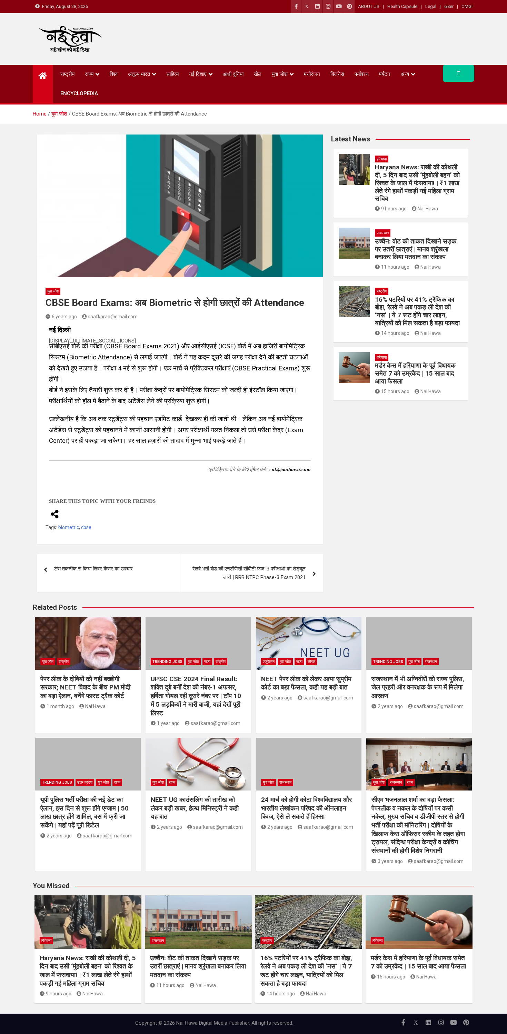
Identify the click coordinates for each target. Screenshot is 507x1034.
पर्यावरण (362, 74)
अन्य (405, 74)
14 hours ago (395, 333)
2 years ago (279, 697)
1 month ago (60, 706)
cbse (86, 527)
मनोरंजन (312, 74)
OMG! (467, 6)
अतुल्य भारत (139, 74)
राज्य (89, 74)
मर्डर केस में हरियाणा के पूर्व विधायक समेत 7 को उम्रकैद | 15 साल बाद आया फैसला (415, 373)
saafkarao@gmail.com (113, 316)
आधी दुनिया (233, 74)
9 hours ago (394, 208)
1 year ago (168, 723)
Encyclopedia (79, 93)
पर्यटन (384, 74)
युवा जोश (280, 74)
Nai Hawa (428, 208)
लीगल (311, 661)
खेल (257, 74)
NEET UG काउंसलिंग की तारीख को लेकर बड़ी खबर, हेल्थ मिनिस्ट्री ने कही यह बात (195, 808)
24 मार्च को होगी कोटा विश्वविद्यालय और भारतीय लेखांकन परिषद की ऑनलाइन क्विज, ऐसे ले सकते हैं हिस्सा (306, 808)
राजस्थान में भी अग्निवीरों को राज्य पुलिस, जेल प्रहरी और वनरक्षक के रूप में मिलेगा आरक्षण (417, 687)
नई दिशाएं (198, 74)
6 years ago (64, 316)
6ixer (449, 6)
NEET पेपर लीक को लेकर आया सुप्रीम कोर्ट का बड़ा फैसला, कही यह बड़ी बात (306, 683)
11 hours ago (395, 267)
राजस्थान (383, 233)
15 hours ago (395, 391)
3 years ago (390, 861)
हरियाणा (382, 159)
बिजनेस (337, 74)
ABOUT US (368, 6)
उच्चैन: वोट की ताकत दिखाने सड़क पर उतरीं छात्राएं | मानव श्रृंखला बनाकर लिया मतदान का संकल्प (415, 249)
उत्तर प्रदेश (84, 782)
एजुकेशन (269, 661)
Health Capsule (402, 6)
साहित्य (172, 74)
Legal (430, 6)
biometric (68, 527)
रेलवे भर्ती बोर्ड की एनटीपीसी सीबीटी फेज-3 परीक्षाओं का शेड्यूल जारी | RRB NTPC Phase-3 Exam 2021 (249, 573)
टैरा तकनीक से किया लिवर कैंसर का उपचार (93, 569)
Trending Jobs (167, 661)
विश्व (114, 74)
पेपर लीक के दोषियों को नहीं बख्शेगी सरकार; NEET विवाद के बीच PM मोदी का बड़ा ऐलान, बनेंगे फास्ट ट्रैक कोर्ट (85, 687)
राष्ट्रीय (67, 74)
